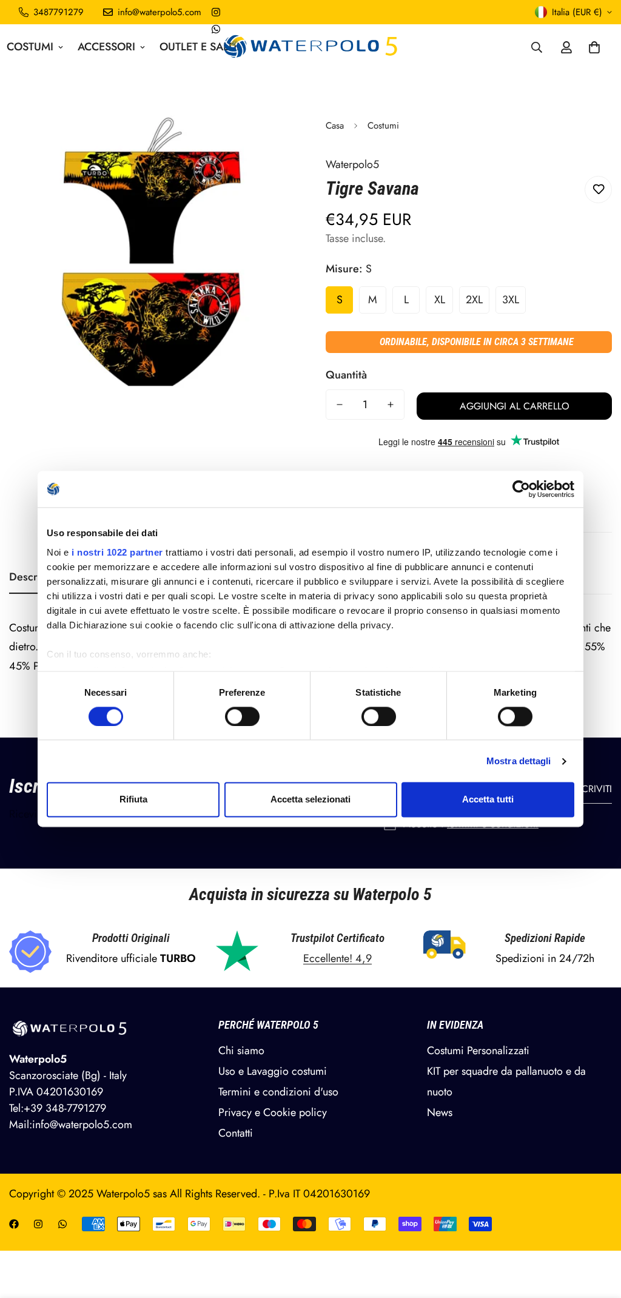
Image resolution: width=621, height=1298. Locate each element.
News (439, 1112)
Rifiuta (133, 800)
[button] (594, 47)
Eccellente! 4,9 (337, 958)
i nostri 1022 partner (117, 552)
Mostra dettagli (518, 761)
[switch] (242, 716)
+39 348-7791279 (65, 1108)
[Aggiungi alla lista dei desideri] (598, 189)
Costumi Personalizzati (478, 1050)
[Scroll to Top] (597, 1232)
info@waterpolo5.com (82, 1124)
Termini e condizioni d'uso (278, 1092)
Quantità (346, 375)
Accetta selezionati (310, 800)
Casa (335, 125)
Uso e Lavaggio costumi (272, 1071)
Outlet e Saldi (199, 47)
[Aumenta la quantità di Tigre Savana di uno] (390, 404)
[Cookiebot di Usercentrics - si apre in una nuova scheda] (521, 489)
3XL (510, 300)
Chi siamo (241, 1050)
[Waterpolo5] (310, 47)
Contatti (235, 1133)
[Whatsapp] (216, 29)
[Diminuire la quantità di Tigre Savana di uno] (339, 404)
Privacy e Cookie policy (272, 1112)
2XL (474, 300)
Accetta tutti (488, 800)
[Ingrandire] (269, 141)
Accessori (106, 47)
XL (439, 300)
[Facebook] (14, 1224)
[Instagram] (216, 12)
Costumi (383, 125)
